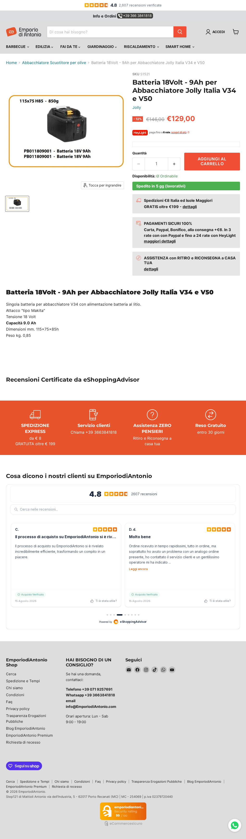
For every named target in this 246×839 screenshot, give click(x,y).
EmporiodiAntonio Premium (29, 735)
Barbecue (16, 46)
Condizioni (15, 695)
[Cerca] (179, 31)
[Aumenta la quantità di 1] (174, 163)
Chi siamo (14, 688)
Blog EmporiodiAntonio (25, 728)
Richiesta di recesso (23, 742)
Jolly (136, 107)
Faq (9, 701)
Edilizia (43, 46)
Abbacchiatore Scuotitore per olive (54, 62)
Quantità (139, 153)
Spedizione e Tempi (23, 681)
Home (11, 62)
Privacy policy (18, 708)
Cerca (11, 674)
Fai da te (69, 46)
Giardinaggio (101, 46)
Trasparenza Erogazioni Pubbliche (156, 781)
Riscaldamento (140, 46)
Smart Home (179, 46)
